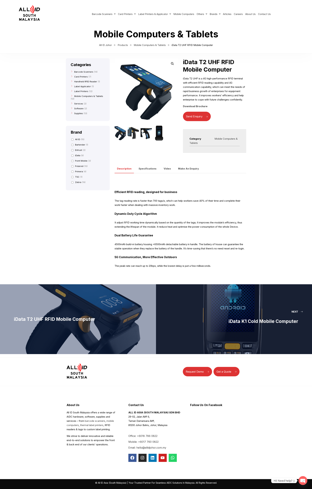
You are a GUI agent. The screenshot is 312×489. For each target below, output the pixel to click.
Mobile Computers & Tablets (88, 96)
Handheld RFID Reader (85, 81)
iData (79, 155)
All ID (79, 139)
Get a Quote (223, 371)
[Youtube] (163, 458)
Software (79, 108)
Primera (80, 171)
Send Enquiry (194, 116)
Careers (238, 14)
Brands (213, 14)
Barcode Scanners (102, 14)
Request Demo (195, 371)
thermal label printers (91, 425)
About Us (250, 14)
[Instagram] (142, 458)
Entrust (80, 150)
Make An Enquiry (188, 168)
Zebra (80, 182)
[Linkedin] (153, 458)
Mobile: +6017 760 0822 (143, 441)
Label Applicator (82, 86)
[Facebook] (132, 458)
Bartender (81, 144)
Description (124, 168)
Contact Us (264, 14)
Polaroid (81, 166)
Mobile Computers (183, 14)
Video (167, 168)
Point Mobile (83, 160)
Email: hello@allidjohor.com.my (147, 447)
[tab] (124, 168)
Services (78, 103)
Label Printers (81, 91)
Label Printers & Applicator (153, 14)
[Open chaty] (303, 480)
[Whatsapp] (173, 458)
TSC (78, 177)
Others (200, 14)
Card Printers (125, 14)
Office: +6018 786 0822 (142, 436)
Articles (227, 14)
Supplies (78, 113)
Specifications (147, 168)
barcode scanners (95, 420)
